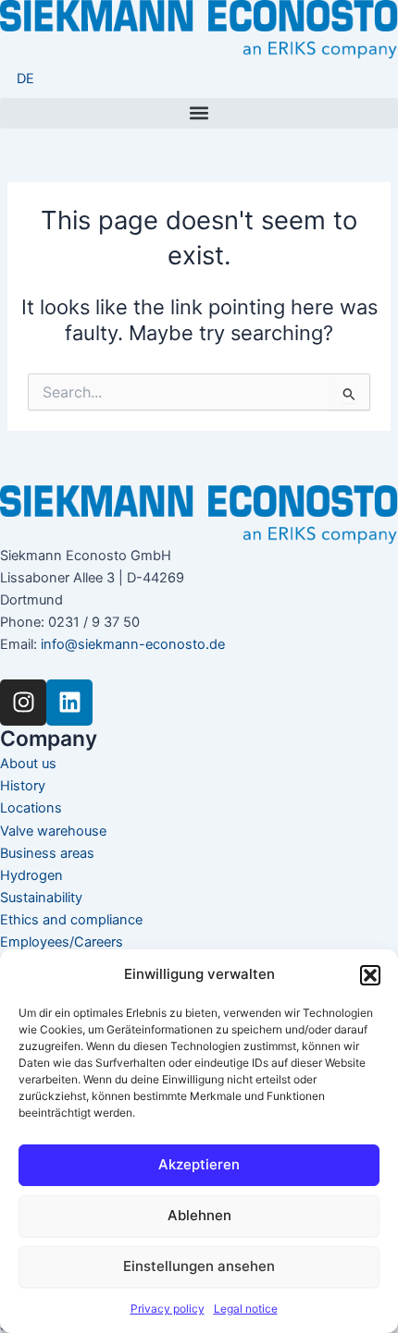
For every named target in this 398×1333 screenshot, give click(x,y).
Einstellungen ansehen (199, 1266)
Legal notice (246, 1308)
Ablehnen (199, 1215)
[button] (370, 975)
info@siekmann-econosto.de (133, 644)
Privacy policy (168, 1308)
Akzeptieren (199, 1164)
